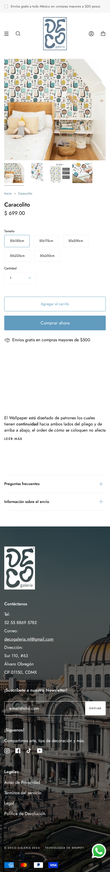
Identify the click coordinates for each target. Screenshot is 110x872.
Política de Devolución (24, 814)
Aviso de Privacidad (22, 782)
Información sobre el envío (26, 501)
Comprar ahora (55, 323)
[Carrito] (103, 34)
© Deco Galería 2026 (22, 848)
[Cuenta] (91, 34)
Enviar (95, 708)
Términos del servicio (22, 793)
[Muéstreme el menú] (8, 34)
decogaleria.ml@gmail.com (28, 639)
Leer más (13, 438)
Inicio (8, 193)
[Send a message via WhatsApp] (99, 851)
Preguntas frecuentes (22, 483)
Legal (9, 803)
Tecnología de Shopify (64, 848)
